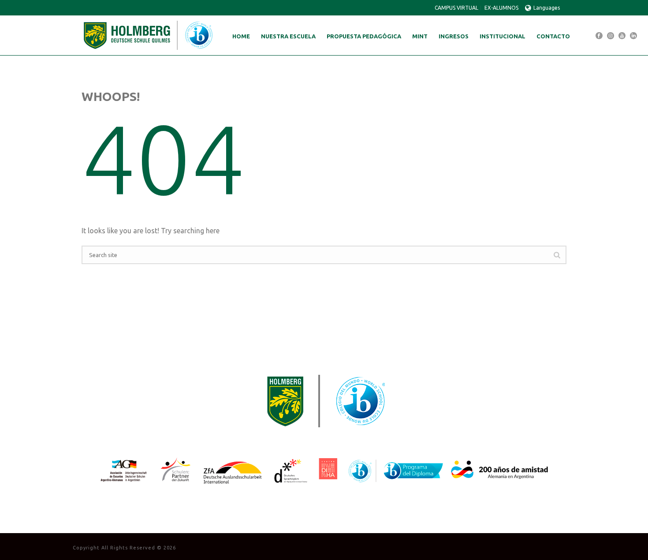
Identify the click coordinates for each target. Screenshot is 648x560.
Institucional (502, 36)
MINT (420, 36)
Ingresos (454, 36)
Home (241, 36)
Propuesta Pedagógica (364, 36)
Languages (546, 8)
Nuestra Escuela (288, 36)
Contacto (553, 36)
